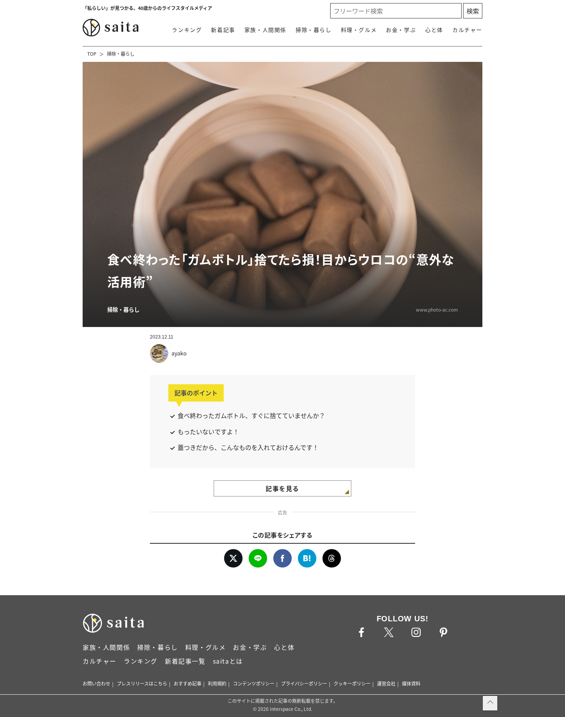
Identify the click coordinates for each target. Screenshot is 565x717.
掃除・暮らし (314, 29)
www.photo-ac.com (437, 309)
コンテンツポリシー (253, 683)
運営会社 (386, 683)
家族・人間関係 (265, 29)
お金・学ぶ (401, 29)
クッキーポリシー (352, 683)
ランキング (187, 29)
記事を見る (282, 488)
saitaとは (228, 661)
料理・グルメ (359, 29)
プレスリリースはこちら (142, 683)
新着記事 (223, 29)
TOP (91, 53)
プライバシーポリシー (304, 683)
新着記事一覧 (185, 661)
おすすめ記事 (187, 683)
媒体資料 (411, 683)
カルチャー (467, 29)
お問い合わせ (96, 683)
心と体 (434, 29)
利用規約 (217, 683)
